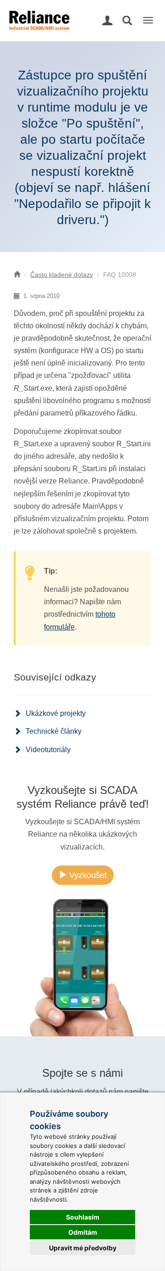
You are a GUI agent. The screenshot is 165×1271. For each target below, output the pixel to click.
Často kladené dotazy (61, 274)
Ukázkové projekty (56, 713)
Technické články (54, 731)
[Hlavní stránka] (38, 11)
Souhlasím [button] (82, 1217)
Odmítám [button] (82, 1232)
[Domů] (17, 274)
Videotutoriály (48, 750)
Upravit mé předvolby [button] (82, 1248)
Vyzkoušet (87, 875)
